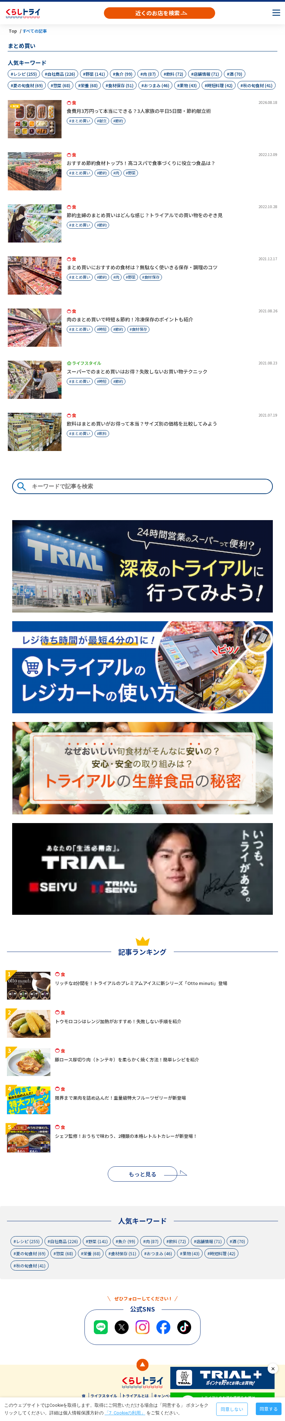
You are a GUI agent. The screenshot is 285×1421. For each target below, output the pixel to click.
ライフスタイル (103, 1395)
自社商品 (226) (61, 74)
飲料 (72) (174, 74)
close (273, 1368)
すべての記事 (34, 31)
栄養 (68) (89, 85)
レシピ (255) (25, 74)
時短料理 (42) (220, 85)
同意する (269, 1408)
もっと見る (142, 1174)
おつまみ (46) (156, 85)
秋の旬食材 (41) (257, 85)
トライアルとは (135, 1395)
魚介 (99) (123, 74)
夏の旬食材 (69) (28, 85)
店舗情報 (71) (206, 74)
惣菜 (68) (61, 85)
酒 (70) (235, 74)
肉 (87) (149, 74)
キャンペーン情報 (169, 1395)
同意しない (232, 1409)
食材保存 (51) (120, 85)
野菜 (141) (95, 74)
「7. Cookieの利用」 (125, 1412)
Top (13, 31)
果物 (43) (188, 85)
